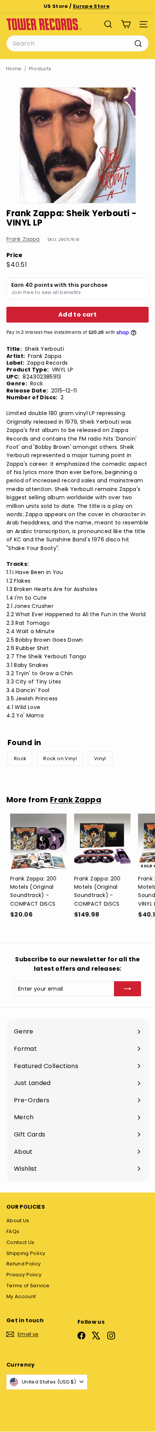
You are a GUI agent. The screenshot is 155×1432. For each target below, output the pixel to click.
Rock (20, 758)
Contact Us (20, 1242)
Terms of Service (28, 1285)
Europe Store (91, 6)
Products (40, 68)
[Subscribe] (127, 988)
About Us (17, 1220)
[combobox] (77, 43)
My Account (21, 1296)
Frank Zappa (23, 239)
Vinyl (100, 758)
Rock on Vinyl (60, 758)
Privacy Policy (23, 1274)
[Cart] (126, 24)
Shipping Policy (25, 1253)
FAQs (12, 1231)
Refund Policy (23, 1263)
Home (13, 68)
